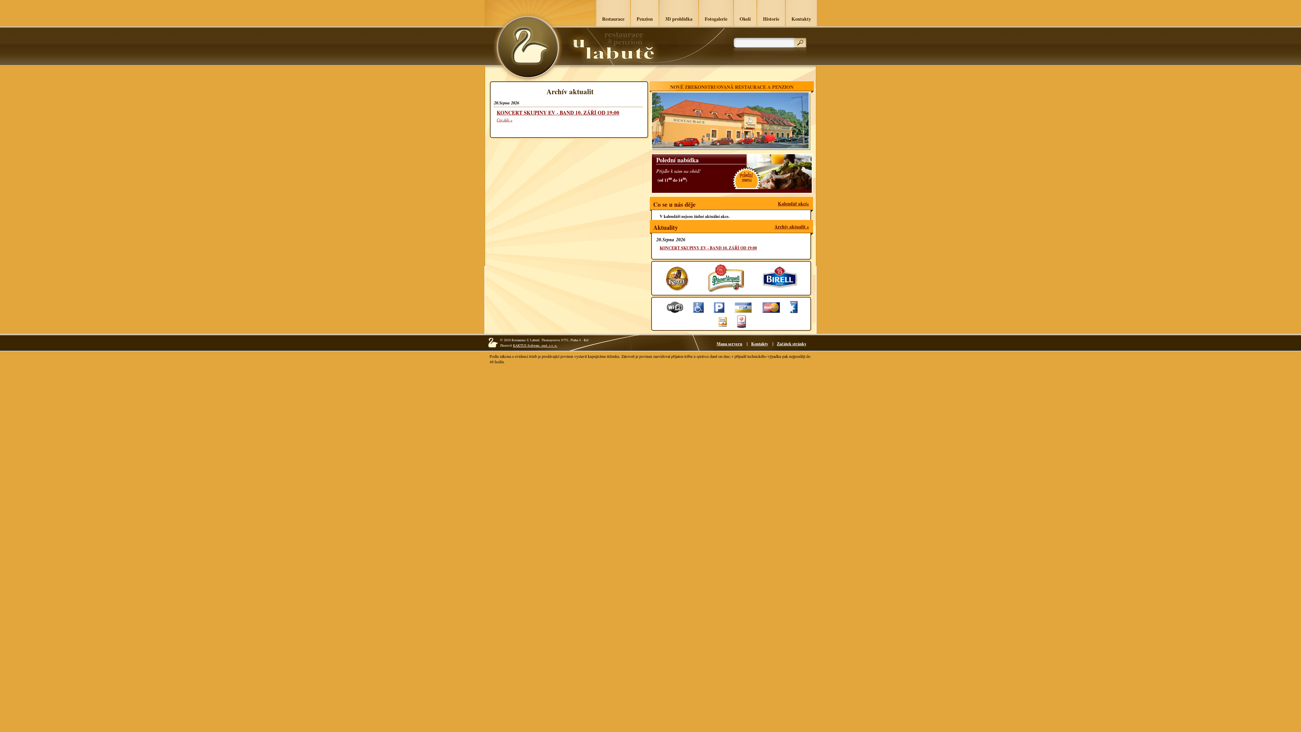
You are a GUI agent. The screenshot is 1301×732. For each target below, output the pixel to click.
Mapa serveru (729, 344)
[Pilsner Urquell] (725, 288)
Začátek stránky (791, 344)
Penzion (645, 18)
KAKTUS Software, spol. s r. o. (535, 345)
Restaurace (613, 18)
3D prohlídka (679, 18)
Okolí (745, 18)
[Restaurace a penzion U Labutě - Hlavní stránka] (527, 47)
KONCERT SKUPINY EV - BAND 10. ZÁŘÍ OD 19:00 (558, 112)
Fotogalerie (716, 18)
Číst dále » (504, 119)
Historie (771, 18)
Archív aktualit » (792, 226)
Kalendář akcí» (793, 203)
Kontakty (801, 18)
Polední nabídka (677, 160)
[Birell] (780, 288)
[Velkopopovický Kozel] (678, 288)
